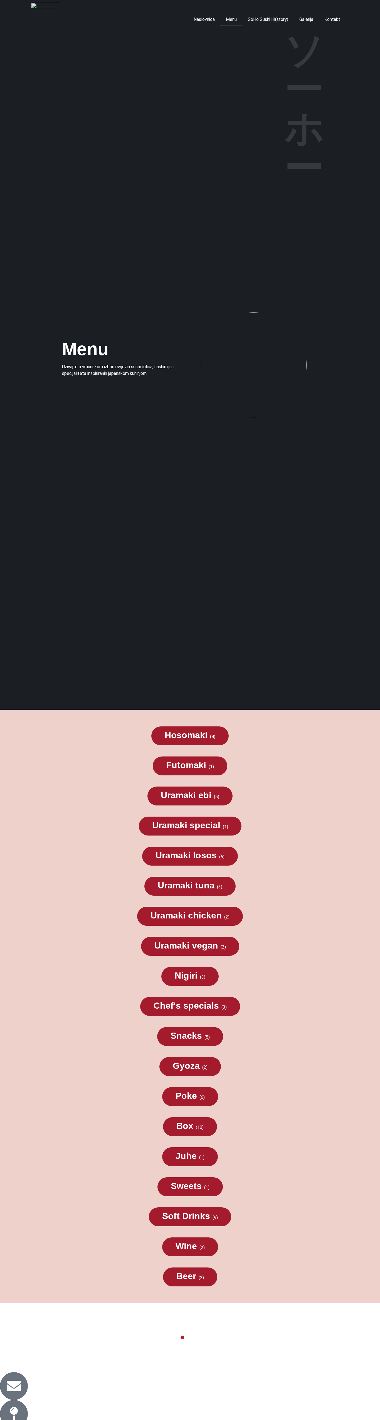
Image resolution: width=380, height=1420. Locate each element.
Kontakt (332, 19)
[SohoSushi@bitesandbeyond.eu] (14, 1386)
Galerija (306, 19)
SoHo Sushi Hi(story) (268, 19)
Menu (231, 19)
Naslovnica (204, 19)
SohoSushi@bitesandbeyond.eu (105, 1384)
